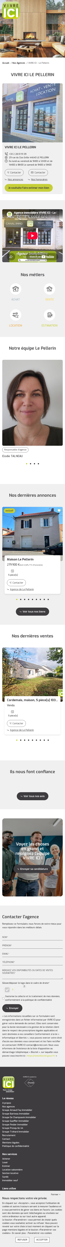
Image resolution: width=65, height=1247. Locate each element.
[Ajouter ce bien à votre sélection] (60, 510)
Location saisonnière (12, 1169)
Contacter (15, 172)
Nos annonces (15, 179)
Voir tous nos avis (34, 796)
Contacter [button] (40, 172)
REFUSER (22, 1239)
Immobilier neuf (10, 1180)
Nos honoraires (39, 179)
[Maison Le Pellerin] (32, 534)
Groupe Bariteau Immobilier (16, 1113)
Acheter (6, 1158)
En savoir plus (19, 1233)
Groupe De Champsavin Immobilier (19, 1117)
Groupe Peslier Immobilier (15, 1124)
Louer (5, 1162)
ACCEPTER (41, 1239)
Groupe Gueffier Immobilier (15, 1121)
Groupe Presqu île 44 (12, 1128)
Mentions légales (10, 1142)
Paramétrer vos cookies (40, 1233)
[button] (32, 147)
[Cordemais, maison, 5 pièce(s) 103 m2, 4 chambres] (32, 675)
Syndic (5, 1176)
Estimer (6, 1166)
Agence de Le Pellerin (22, 589)
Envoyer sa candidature (34, 869)
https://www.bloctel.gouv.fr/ (41, 1055)
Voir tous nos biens (34, 611)
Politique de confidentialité (15, 1146)
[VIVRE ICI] (11, 10)
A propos (6, 1103)
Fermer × (55, 1194)
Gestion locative (10, 1173)
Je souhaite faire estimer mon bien (28, 187)
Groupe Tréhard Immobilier (15, 1131)
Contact (6, 1139)
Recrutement (9, 1135)
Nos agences (8, 1106)
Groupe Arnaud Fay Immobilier (17, 1110)
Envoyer (14, 1008)
